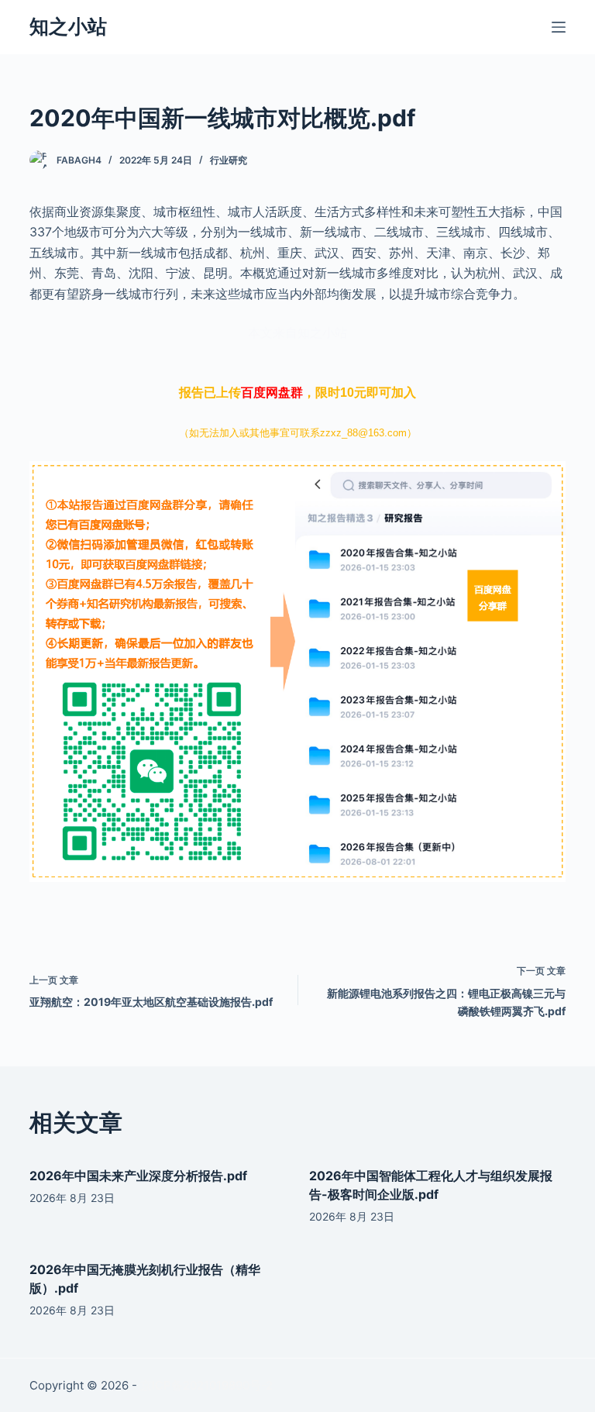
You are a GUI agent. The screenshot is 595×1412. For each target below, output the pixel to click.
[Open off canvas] (559, 27)
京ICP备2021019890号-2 (206, 1385)
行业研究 (228, 160)
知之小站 (68, 26)
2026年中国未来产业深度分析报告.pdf (138, 1175)
